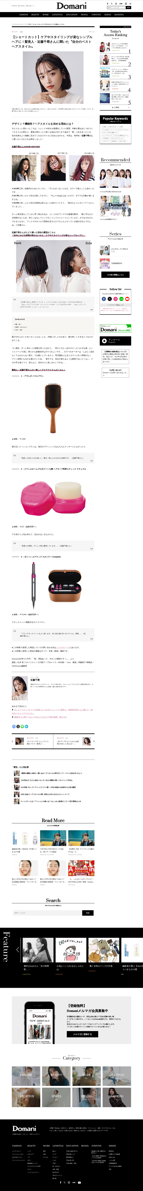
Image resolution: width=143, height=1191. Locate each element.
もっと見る (115, 107)
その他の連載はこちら (115, 275)
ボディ (29, 1160)
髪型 (29, 24)
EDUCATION (71, 15)
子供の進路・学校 (71, 1163)
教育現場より (70, 1157)
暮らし (54, 1151)
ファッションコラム (17, 1154)
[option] (24, 957)
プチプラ (105, 141)
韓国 (121, 126)
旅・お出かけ (56, 1166)
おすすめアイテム (17, 1157)
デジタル (45, 1157)
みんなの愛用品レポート (121, 135)
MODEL (84, 15)
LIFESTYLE (57, 15)
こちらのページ (63, 647)
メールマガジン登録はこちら (115, 305)
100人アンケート (57, 1175)
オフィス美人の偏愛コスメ (110, 132)
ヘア (26, 24)
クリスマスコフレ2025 (33, 1166)
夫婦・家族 (56, 1169)
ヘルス (54, 1160)
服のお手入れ (113, 126)
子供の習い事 (70, 1160)
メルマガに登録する (82, 1034)
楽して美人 (123, 141)
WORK (46, 15)
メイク (29, 1151)
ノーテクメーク (107, 135)
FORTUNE (96, 15)
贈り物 (54, 1178)
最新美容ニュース (32, 1163)
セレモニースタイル (123, 129)
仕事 (44, 1154)
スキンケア (30, 1154)
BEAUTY (35, 15)
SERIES (107, 15)
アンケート (114, 340)
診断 (104, 126)
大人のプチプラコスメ (118, 138)
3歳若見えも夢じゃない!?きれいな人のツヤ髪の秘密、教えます (40, 717)
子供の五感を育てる (71, 1151)
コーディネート (16, 1151)
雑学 (44, 1151)
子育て (54, 1163)
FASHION (23, 15)
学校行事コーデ (70, 1154)
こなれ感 (105, 129)
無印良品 (114, 141)
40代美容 (105, 138)
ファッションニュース (18, 1160)
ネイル (29, 1169)
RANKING (119, 15)
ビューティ (20, 24)
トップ (14, 24)
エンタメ (55, 1157)
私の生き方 (56, 1172)
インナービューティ (33, 1172)
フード (54, 1154)
